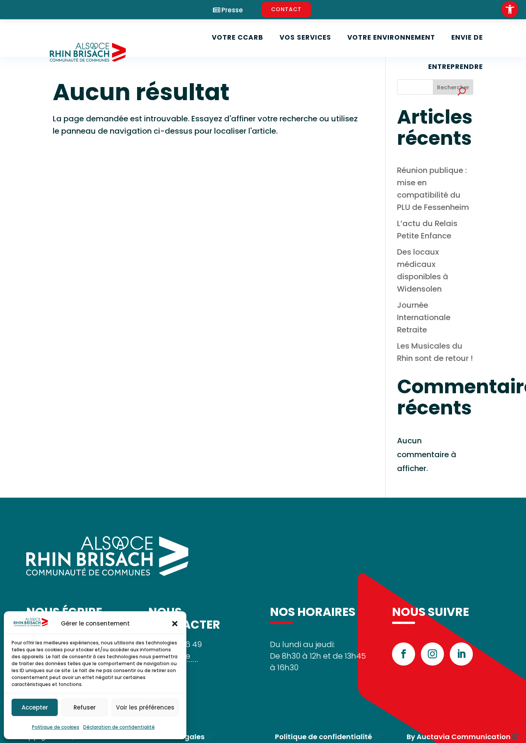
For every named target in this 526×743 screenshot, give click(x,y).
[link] (509, 9)
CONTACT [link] (286, 9)
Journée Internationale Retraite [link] (424, 317)
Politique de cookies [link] (55, 727)
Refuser (85, 707)
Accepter (35, 707)
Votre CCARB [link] (237, 37)
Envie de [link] (467, 37)
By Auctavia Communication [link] (459, 736)
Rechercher (453, 87)
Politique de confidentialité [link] (323, 736)
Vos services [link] (305, 37)
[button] (175, 623)
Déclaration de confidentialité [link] (119, 727)
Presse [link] (232, 10)
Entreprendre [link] (455, 66)
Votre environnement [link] (391, 37)
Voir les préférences (145, 707)
